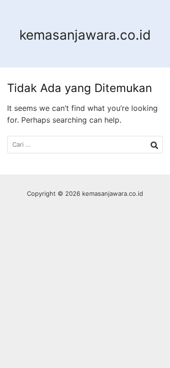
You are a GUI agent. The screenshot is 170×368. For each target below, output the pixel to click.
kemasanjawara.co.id (85, 35)
